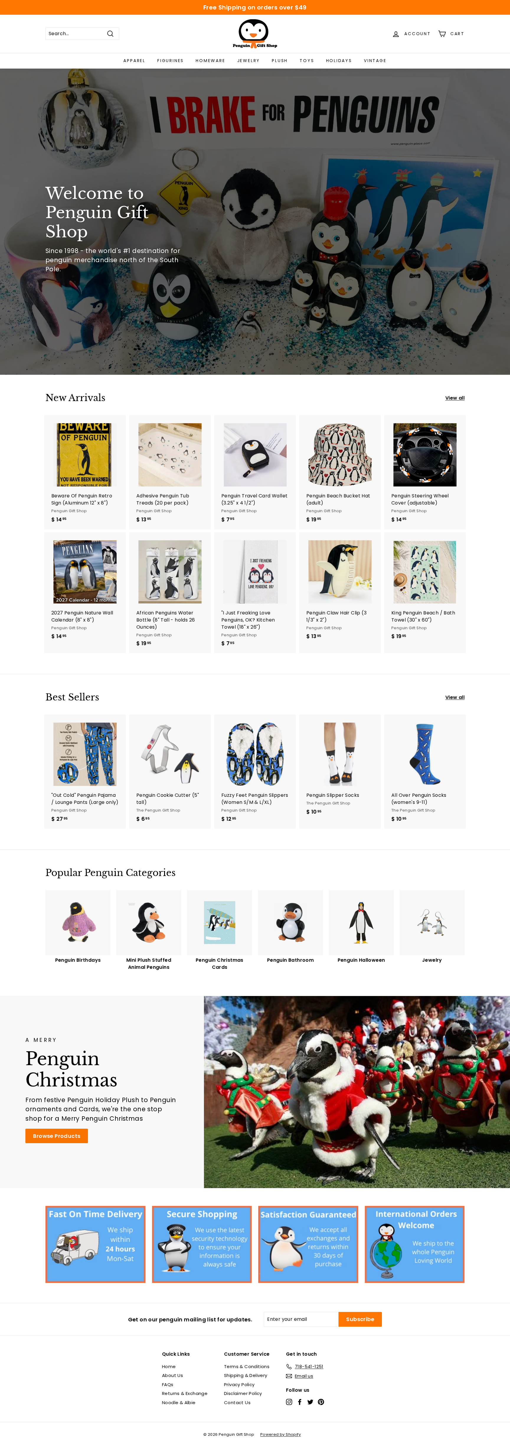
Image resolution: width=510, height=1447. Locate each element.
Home (169, 1366)
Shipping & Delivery (245, 1375)
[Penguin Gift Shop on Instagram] (289, 1401)
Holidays (339, 61)
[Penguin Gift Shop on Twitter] (310, 1401)
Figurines (170, 61)
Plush (280, 61)
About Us (172, 1375)
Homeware (210, 61)
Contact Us (237, 1402)
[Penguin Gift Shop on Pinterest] (321, 1401)
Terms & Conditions (246, 1366)
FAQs (168, 1384)
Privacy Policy (239, 1384)
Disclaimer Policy (243, 1393)
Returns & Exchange (184, 1393)
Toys (307, 61)
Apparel (134, 61)
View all (455, 398)
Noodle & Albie (179, 1402)
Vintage (375, 61)
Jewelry (248, 61)
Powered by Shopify (280, 1434)
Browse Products (56, 1136)
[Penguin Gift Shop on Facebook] (300, 1401)
